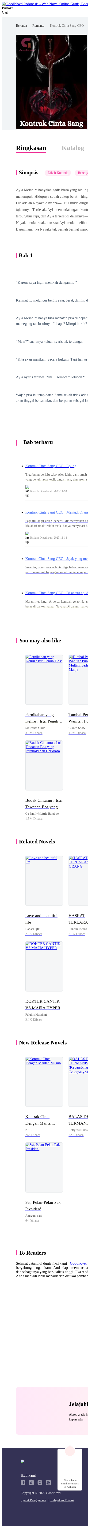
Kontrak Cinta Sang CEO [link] (67, 25)
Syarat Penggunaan (33, 1500)
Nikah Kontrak (58, 173)
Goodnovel (78, 1263)
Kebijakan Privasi (62, 1500)
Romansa (38, 25)
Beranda (21, 25)
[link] (21, 25)
